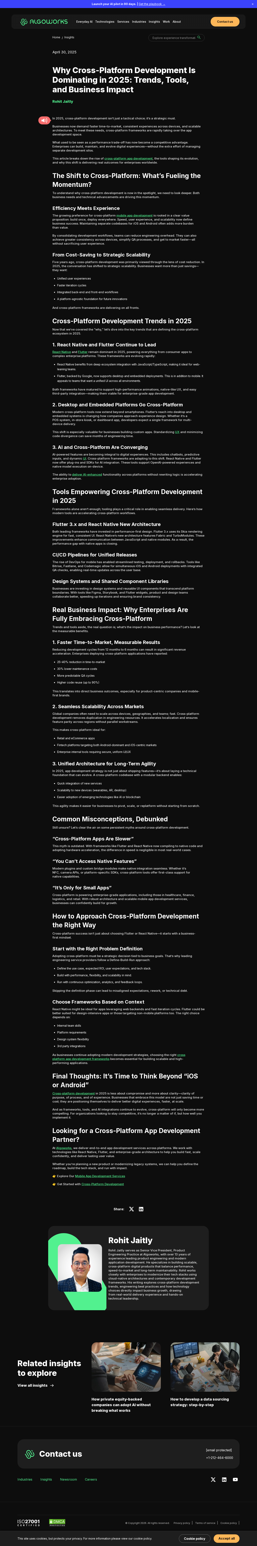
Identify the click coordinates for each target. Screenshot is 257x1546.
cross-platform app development (128, 158)
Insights (154, 21)
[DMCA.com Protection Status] (57, 1523)
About (177, 21)
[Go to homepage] (44, 21)
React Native (61, 352)
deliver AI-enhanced (87, 474)
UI (84, 458)
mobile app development (134, 215)
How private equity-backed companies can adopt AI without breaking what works (121, 1405)
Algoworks (63, 1148)
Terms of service (205, 1523)
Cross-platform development (73, 1093)
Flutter (83, 352)
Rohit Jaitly (130, 1240)
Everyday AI (84, 21)
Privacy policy (182, 1523)
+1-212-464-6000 (219, 1458)
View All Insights (32, 1385)
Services (123, 21)
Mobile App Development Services (100, 1176)
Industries (139, 21)
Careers (91, 1479)
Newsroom (68, 1479)
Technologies (104, 21)
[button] (44, 120)
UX (177, 432)
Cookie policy (228, 1523)
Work (166, 21)
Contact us (60, 1454)
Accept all (226, 1538)
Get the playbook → (152, 4)
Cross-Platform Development (103, 1184)
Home (56, 37)
